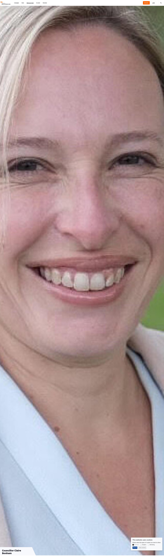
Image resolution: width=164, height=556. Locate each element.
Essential (136, 544)
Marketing (152, 544)
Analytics (144, 544)
